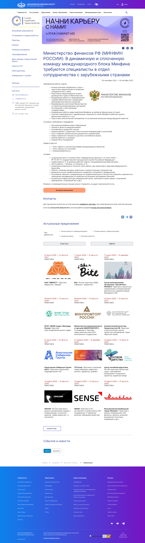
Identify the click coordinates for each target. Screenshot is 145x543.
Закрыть (36, 30)
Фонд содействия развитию (25, 504)
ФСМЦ (47, 512)
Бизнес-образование (60, 12)
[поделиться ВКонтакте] (123, 217)
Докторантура (49, 497)
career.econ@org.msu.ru (21, 95)
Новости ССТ (17, 66)
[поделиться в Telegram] (127, 217)
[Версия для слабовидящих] (96, 4)
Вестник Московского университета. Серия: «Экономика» (84, 496)
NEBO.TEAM (123, 535)
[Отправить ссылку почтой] (131, 217)
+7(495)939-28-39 (20, 98)
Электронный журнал (80, 501)
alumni (47, 451)
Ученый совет (21, 489)
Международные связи (93, 12)
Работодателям (18, 71)
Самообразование (19, 54)
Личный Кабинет (112, 504)
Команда (15, 83)
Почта (89, 4)
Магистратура (49, 489)
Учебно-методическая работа (53, 504)
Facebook (123, 48)
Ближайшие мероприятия (22, 31)
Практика (16, 40)
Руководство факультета (24, 482)
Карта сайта (110, 516)
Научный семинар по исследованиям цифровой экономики (84, 490)
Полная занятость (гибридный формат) (74, 231)
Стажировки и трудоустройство (25, 35)
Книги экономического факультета (117, 486)
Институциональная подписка (116, 493)
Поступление (33, 12)
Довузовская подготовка (52, 482)
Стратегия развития (23, 500)
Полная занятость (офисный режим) (106, 231)
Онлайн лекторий (112, 500)
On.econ (72, 4)
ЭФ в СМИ (20, 508)
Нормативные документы (24, 493)
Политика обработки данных (52, 538)
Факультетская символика (25, 516)
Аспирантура (48, 493)
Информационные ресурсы (115, 482)
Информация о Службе (21, 76)
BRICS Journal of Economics (81, 504)
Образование (45, 12)
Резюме (15, 45)
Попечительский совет (24, 497)
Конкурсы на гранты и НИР (81, 486)
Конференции (77, 482)
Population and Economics (81, 508)
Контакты (16, 91)
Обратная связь (112, 512)
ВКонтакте (127, 48)
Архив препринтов (79, 516)
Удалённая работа (67, 236)
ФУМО (47, 508)
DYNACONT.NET (123, 537)
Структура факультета (23, 486)
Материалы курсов (112, 497)
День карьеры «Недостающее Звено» (24, 60)
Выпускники (108, 12)
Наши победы (21, 512)
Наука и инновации (76, 12)
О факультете (22, 12)
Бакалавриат (48, 486)
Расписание (81, 4)
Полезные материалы (21, 50)
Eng (117, 4)
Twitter (132, 48)
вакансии (56, 451)
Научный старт (78, 512)
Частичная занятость (87, 236)
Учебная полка (111, 489)
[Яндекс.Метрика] (96, 536)
